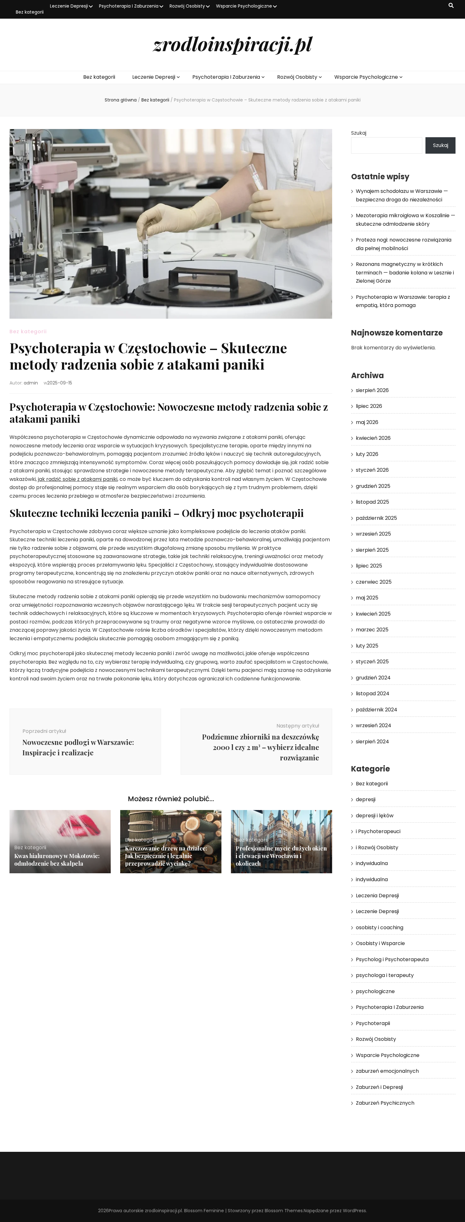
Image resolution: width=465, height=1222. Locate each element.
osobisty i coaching (379, 927)
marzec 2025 (372, 629)
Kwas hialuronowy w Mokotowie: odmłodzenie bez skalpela (57, 859)
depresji (365, 799)
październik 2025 (376, 518)
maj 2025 (367, 597)
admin (31, 383)
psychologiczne (375, 991)
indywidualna (372, 863)
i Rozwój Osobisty (377, 847)
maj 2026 (367, 422)
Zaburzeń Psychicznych (385, 1103)
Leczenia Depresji (377, 895)
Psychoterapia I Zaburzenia (128, 6)
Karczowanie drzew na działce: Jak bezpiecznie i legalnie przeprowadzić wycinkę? (166, 855)
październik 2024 (376, 709)
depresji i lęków (375, 815)
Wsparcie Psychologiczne (244, 6)
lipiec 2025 (369, 565)
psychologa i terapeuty (385, 975)
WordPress (354, 1210)
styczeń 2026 (372, 470)
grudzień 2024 (373, 677)
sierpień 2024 (372, 741)
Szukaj (358, 133)
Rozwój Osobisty (187, 6)
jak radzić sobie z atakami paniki (77, 479)
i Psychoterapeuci (378, 831)
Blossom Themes (284, 1210)
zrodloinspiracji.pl (232, 43)
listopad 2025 (372, 502)
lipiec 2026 (369, 406)
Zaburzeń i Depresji (379, 1087)
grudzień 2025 (373, 486)
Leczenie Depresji (69, 6)
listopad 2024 (372, 693)
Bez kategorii (30, 12)
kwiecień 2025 (373, 613)
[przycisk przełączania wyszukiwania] (451, 6)
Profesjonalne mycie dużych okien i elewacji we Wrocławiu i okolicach (281, 855)
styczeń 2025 (372, 661)
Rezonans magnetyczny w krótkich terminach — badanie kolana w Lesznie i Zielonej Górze (405, 273)
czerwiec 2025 (374, 582)
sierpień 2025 (372, 550)
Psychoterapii (373, 1023)
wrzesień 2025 (373, 533)
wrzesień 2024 (373, 725)
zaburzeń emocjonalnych (387, 1071)
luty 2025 (367, 645)
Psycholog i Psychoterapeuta (392, 959)
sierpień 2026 (372, 390)
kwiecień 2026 (373, 438)
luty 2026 (367, 454)
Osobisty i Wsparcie (380, 943)
